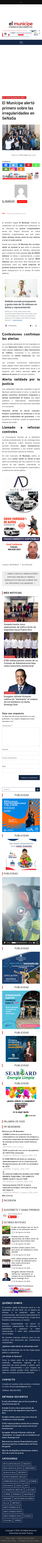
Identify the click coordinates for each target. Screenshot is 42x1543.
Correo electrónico (9, 758)
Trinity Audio (23, 155)
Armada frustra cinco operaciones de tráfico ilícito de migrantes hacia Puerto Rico (20, 627)
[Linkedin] (21, 165)
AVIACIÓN (26, 1464)
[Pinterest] (28, 165)
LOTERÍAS (6, 1494)
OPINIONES (7, 1498)
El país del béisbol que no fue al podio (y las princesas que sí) (25, 1228)
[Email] (5, 169)
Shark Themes (27, 1533)
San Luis (6, 1503)
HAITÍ (26, 1485)
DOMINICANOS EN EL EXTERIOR (14, 1481)
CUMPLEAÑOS (30, 1468)
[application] (21, 911)
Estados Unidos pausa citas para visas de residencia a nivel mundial (25, 1250)
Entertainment (8, 1485)
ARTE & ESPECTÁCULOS (11, 1464)
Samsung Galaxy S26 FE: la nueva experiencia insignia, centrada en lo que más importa (20, 1187)
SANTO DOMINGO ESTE (11, 1507)
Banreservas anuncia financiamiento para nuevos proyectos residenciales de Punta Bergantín (20, 1443)
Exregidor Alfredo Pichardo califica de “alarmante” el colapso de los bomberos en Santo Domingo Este (21, 700)
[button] (21, 911)
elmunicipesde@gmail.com (16, 213)
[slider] (19, 942)
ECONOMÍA (32, 1481)
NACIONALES (14, 565)
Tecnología (7, 1520)
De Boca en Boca (9, 1472)
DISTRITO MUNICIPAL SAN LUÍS (14, 1477)
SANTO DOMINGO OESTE (12, 1516)
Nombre (5, 749)
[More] (21, 169)
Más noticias (7, 1196)
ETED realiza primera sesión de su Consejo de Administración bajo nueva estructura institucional (21, 663)
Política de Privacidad (25, 1538)
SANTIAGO (16, 1503)
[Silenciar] (34, 943)
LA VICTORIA (30, 1490)
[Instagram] (13, 169)
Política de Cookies (8, 1541)
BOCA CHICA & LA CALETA (12, 1468)
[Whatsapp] (36, 165)
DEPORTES (22, 1472)
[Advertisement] (21, 68)
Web (4, 766)
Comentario (7, 726)
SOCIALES (27, 1516)
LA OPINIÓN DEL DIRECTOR (13, 1490)
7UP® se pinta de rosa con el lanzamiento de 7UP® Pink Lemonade (21, 1151)
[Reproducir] (5, 943)
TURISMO (17, 1520)
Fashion (19, 1485)
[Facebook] (5, 165)
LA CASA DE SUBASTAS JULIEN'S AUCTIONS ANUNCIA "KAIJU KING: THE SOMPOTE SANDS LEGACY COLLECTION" (21, 1176)
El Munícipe (8, 201)
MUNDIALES (17, 1494)
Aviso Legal (10, 1538)
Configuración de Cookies (28, 1541)
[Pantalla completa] (37, 943)
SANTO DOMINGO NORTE (12, 1511)
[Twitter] (13, 165)
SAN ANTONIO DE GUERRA (23, 1498)
